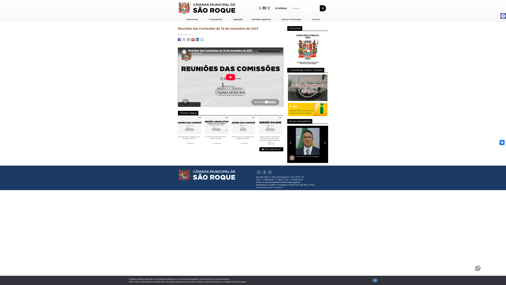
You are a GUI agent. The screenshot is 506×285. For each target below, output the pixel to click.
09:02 (185, 34)
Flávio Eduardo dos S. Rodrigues (307, 156)
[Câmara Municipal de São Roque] (206, 2)
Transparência (215, 19)
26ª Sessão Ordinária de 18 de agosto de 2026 (215, 137)
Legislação (238, 19)
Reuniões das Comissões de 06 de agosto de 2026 (243, 137)
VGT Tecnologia (276, 187)
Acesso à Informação (291, 19)
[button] (503, 16)
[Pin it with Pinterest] (192, 39)
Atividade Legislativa (261, 19)
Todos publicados (271, 149)
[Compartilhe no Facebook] (179, 39)
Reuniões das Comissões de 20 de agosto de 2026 (189, 137)
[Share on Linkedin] (197, 39)
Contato (316, 19)
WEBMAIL (282, 8)
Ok (375, 280)
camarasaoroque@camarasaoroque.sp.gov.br (281, 182)
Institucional (192, 19)
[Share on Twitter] (184, 39)
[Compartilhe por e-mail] (201, 39)
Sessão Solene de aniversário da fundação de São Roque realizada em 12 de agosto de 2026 (269, 139)
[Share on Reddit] (188, 39)
